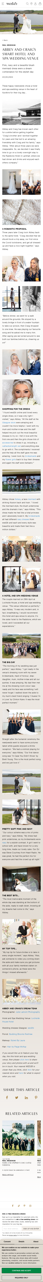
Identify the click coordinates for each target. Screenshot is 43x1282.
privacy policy (13, 1235)
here (30, 1069)
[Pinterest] (24, 1205)
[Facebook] (12, 1205)
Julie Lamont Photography (28, 1011)
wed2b (31, 1027)
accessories (7, 442)
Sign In (35, 4)
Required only (21, 1278)
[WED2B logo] (11, 3)
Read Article (7, 1175)
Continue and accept (21, 1271)
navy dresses (23, 519)
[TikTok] (18, 1205)
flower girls (11, 459)
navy (4, 842)
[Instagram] (30, 1205)
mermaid (32, 499)
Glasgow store (9, 422)
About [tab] (35, 1242)
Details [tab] (21, 1242)
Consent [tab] (7, 1242)
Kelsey (18, 499)
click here (24, 1059)
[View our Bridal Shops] (31, 4)
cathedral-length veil (11, 446)
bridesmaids (30, 456)
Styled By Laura (18, 1040)
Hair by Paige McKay (16, 1046)
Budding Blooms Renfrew (20, 1034)
